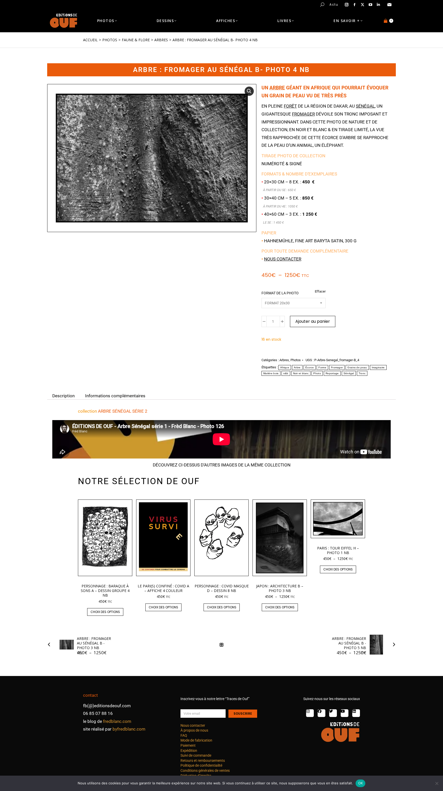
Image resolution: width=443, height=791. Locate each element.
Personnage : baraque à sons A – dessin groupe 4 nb (105, 591)
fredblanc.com (117, 721)
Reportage (332, 373)
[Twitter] (333, 713)
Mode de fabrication (196, 740)
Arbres (284, 360)
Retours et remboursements (202, 760)
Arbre (297, 367)
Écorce (309, 367)
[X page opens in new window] (362, 4)
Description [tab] (63, 395)
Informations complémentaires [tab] (115, 395)
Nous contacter (282, 259)
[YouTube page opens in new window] (370, 4)
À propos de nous (194, 730)
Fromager (337, 367)
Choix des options (105, 612)
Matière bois (271, 373)
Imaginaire (378, 367)
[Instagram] (310, 713)
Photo (317, 373)
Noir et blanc (301, 373)
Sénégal (349, 373)
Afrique (284, 367)
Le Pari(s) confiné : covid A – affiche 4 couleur (163, 588)
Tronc (362, 373)
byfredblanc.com (129, 729)
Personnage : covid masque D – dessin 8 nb (222, 588)
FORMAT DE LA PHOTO (280, 293)
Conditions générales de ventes (205, 770)
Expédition (188, 750)
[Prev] (50, 645)
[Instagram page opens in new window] (346, 4)
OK (360, 783)
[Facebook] (321, 713)
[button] (76, 4)
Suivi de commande (195, 755)
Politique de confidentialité (201, 765)
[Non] (436, 783)
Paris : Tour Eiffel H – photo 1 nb (338, 550)
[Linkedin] (356, 713)
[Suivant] (392, 645)
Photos (295, 360)
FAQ (183, 735)
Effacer (320, 291)
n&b (285, 373)
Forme (322, 367)
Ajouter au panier (312, 321)
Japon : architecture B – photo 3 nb (279, 588)
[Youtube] (344, 713)
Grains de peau (357, 367)
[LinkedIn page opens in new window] (378, 4)
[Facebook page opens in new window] (354, 4)
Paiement (188, 745)
